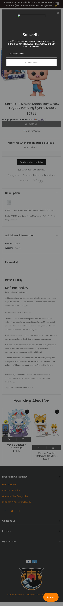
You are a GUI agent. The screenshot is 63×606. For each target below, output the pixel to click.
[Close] (57, 13)
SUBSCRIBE (31, 62)
